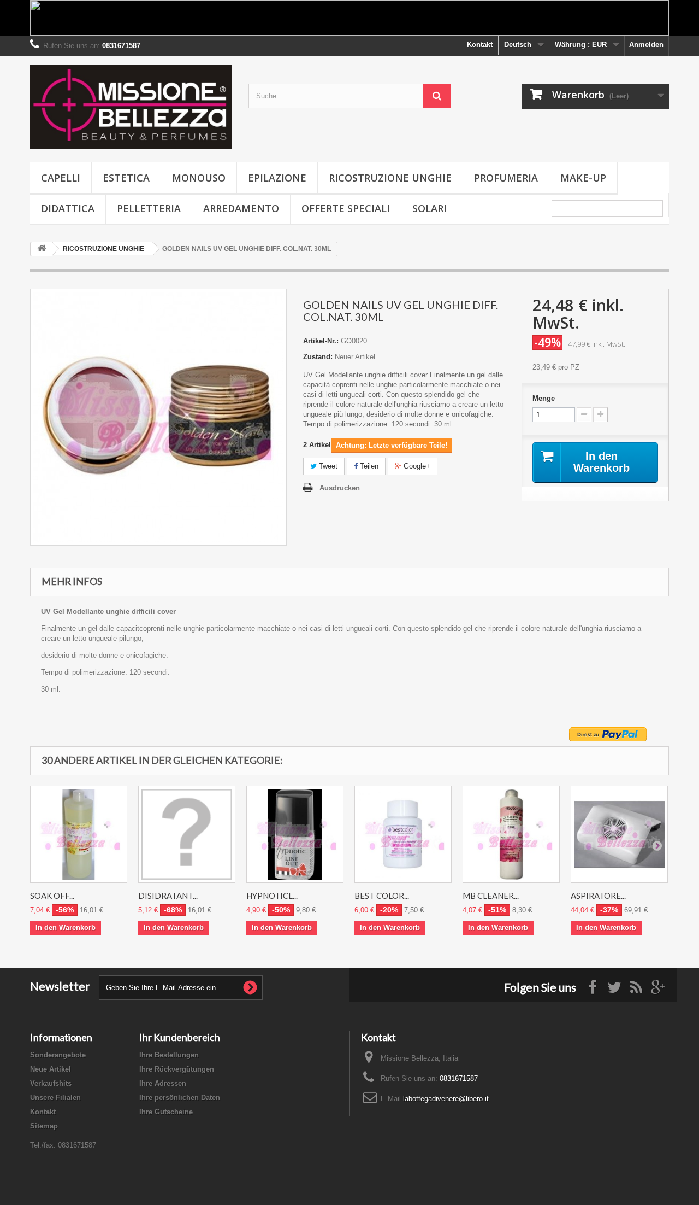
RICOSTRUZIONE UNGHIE (390, 177)
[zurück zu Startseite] (41, 249)
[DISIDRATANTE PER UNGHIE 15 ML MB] (186, 834)
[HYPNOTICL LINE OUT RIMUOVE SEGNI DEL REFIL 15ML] (294, 834)
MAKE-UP (583, 177)
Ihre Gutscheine (166, 1112)
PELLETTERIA (149, 208)
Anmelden (646, 44)
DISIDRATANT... (168, 895)
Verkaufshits (51, 1083)
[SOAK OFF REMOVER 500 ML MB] (78, 834)
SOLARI (429, 208)
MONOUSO (199, 177)
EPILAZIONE (277, 177)
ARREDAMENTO (241, 208)
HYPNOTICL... (272, 895)
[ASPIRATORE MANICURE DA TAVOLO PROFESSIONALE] (619, 834)
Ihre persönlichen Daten (179, 1097)
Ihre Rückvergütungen (176, 1069)
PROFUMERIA (506, 177)
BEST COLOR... (381, 895)
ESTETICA (126, 177)
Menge (543, 398)
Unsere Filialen (55, 1097)
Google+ (415, 466)
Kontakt (480, 44)
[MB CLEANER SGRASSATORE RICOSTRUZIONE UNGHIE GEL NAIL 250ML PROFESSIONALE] (511, 834)
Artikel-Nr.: (321, 341)
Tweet (327, 466)
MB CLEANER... (491, 895)
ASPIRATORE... (598, 895)
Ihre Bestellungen (169, 1055)
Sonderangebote (58, 1055)
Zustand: (318, 357)
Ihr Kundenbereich (179, 1037)
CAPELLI (60, 177)
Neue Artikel (50, 1069)
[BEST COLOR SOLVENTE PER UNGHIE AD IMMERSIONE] (403, 834)
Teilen (368, 466)
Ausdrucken (339, 488)
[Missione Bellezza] (131, 107)
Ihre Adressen (162, 1083)
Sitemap (44, 1126)
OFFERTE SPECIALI (345, 208)
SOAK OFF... (52, 895)
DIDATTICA (67, 208)
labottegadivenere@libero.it (446, 1099)
